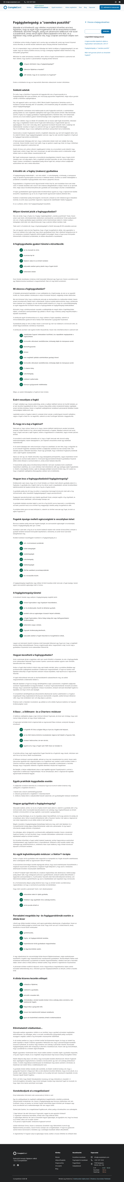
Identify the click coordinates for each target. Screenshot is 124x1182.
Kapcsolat (92, 7)
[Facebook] (119, 2)
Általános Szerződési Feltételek (101, 1179)
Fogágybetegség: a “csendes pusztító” (97, 48)
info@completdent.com (13, 2)
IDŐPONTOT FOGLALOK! (111, 7)
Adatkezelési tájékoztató (81, 1179)
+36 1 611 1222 (30, 2)
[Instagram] (115, 2)
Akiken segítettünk (71, 7)
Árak (80, 7)
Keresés (106, 31)
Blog (85, 7)
